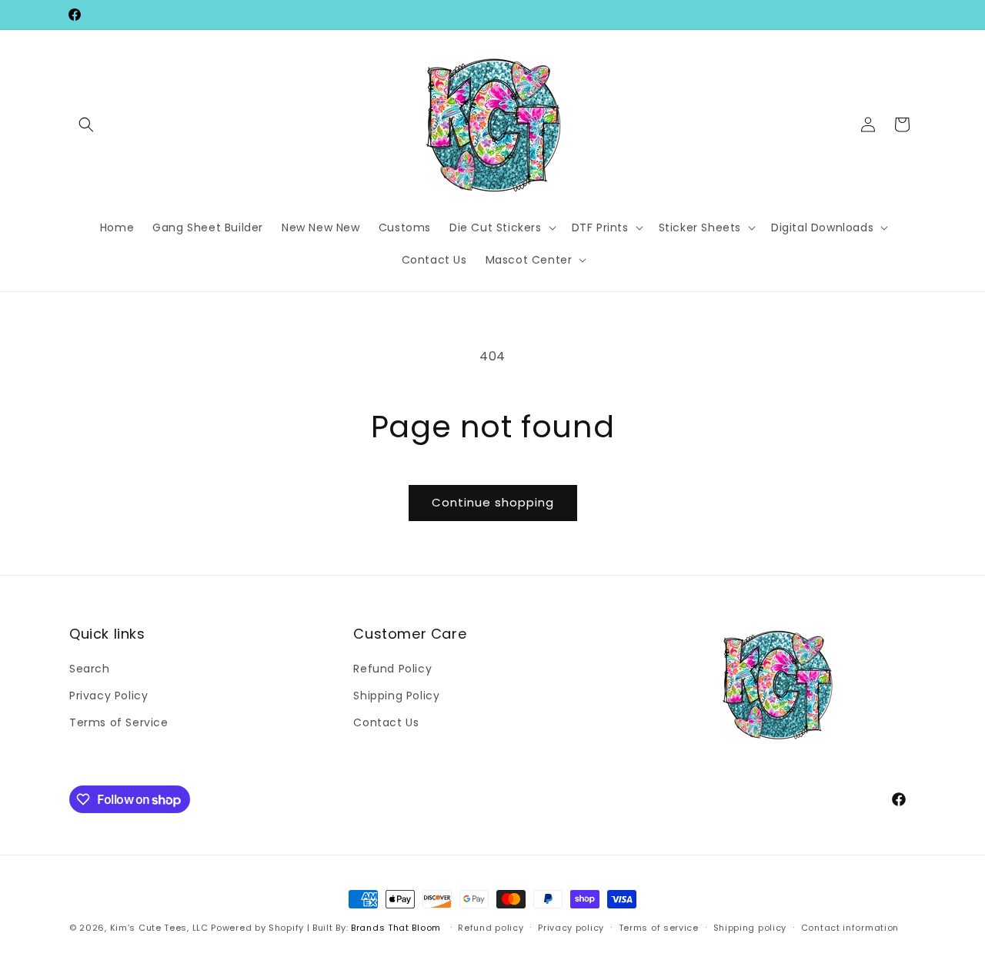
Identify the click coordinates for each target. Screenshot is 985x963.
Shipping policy (750, 927)
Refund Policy (392, 668)
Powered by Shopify (257, 927)
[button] (86, 124)
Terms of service (659, 927)
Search (89, 668)
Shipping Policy (396, 695)
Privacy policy (571, 927)
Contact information (850, 927)
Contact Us (386, 722)
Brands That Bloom (396, 927)
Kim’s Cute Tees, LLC (159, 927)
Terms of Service (119, 722)
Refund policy (490, 927)
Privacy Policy (108, 695)
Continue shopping (493, 502)
